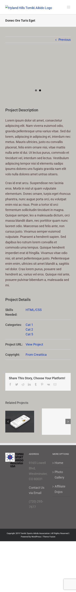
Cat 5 (29, 334)
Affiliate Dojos (60, 489)
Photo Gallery (59, 474)
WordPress (36, 537)
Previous (65, 39)
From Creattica (36, 354)
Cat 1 (29, 325)
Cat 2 (29, 329)
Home (59, 463)
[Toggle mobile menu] (69, 7)
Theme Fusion (49, 537)
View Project (34, 344)
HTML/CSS (34, 310)
